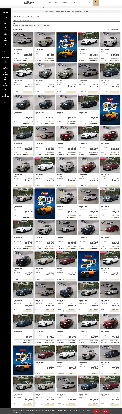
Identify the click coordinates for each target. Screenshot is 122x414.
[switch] (15, 25)
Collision (82, 2)
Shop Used (65, 2)
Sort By (108, 29)
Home (49, 2)
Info (88, 2)
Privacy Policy (16, 412)
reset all (37, 16)
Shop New (56, 2)
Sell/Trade (74, 2)
